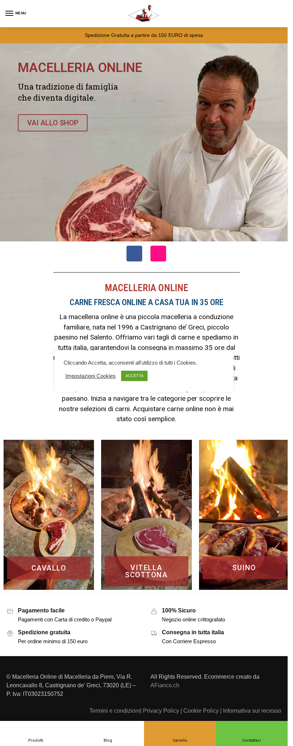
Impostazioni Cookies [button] (90, 376)
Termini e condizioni (114, 710)
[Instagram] (158, 253)
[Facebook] (134, 253)
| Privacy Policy (159, 710)
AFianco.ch (164, 685)
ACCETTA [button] (134, 376)
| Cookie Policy (199, 710)
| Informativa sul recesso (250, 710)
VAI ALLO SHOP (52, 123)
